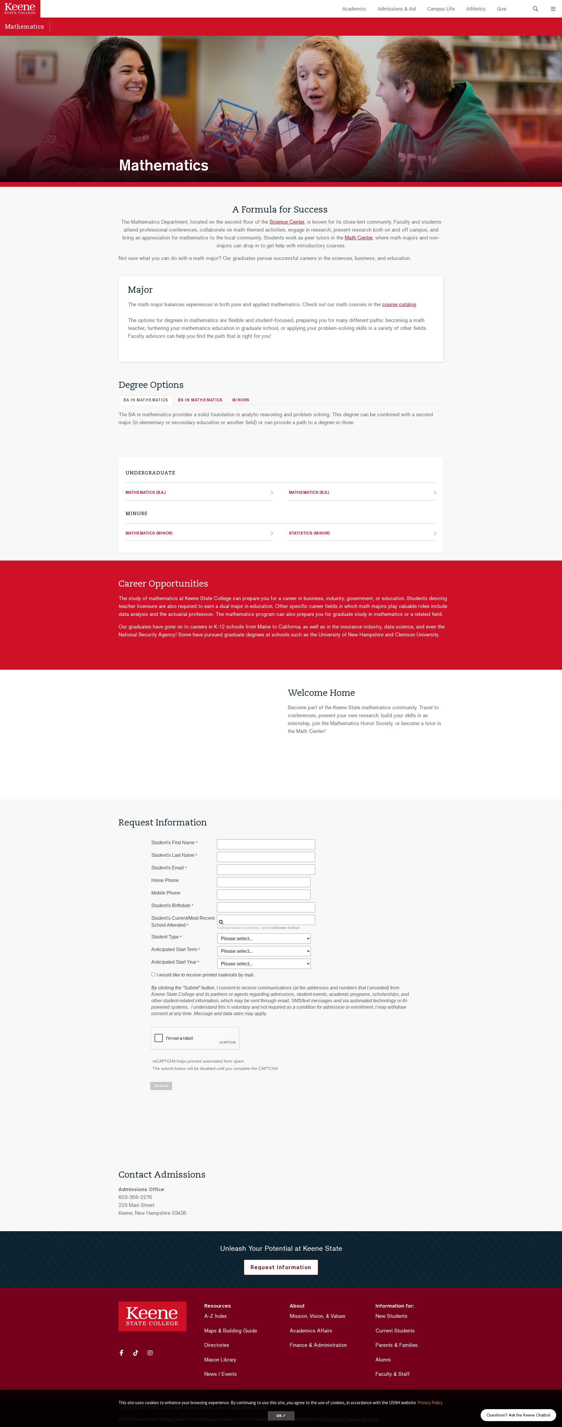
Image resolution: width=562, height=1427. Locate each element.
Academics (354, 8)
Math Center (359, 237)
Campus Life (441, 8)
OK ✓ (281, 1415)
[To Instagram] (152, 1352)
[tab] (146, 400)
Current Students (395, 1330)
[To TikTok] (137, 1352)
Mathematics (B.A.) (146, 492)
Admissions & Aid (397, 8)
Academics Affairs (311, 1330)
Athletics (476, 8)
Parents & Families (397, 1345)
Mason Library (220, 1359)
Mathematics (24, 26)
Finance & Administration (318, 1345)
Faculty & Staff (392, 1374)
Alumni (383, 1359)
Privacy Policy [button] (430, 1402)
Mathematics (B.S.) (309, 492)
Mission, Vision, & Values (317, 1316)
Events (229, 1374)
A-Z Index (215, 1316)
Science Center (287, 222)
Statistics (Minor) (309, 533)
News (210, 1374)
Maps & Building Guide (230, 1330)
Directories (216, 1345)
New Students (391, 1316)
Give (501, 8)
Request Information (281, 1267)
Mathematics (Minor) (149, 533)
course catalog (399, 304)
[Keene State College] (20, 9)
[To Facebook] (124, 1352)
